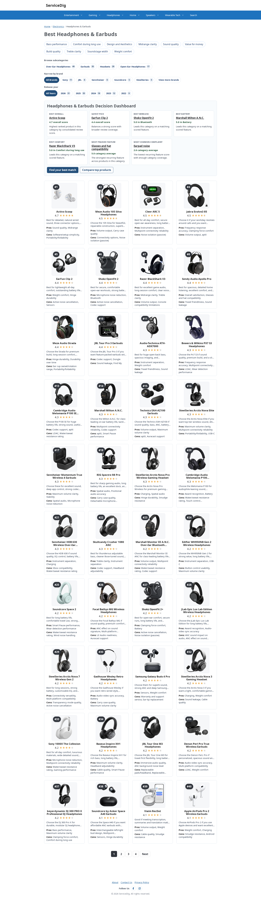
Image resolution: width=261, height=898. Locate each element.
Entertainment (71, 15)
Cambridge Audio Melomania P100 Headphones (197, 476)
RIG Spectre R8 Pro (108, 474)
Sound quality (171, 44)
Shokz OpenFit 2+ (152, 609)
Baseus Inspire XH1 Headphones (108, 745)
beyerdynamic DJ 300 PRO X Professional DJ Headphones (64, 812)
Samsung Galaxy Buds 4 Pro (152, 676)
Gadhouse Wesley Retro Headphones (108, 678)
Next (145, 854)
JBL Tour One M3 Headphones (152, 745)
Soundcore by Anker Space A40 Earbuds (108, 812)
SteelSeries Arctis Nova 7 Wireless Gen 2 (64, 678)
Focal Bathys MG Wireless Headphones (108, 611)
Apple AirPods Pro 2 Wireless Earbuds (196, 812)
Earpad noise (142, 146)
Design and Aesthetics (119, 44)
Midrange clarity (148, 44)
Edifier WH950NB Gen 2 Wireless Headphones (196, 543)
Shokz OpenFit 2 (144, 118)
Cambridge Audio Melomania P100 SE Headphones (64, 412)
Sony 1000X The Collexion (64, 743)
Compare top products (96, 170)
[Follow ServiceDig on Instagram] (139, 888)
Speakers (150, 15)
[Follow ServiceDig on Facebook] (133, 888)
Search (193, 15)
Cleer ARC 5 (152, 211)
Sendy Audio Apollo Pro (196, 278)
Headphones (113, 15)
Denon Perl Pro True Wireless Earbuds (196, 745)
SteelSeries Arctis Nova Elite (196, 410)
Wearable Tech (172, 15)
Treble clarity (74, 51)
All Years (50, 93)
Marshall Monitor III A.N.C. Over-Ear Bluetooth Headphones (152, 543)
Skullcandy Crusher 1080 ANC (108, 543)
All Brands (51, 79)
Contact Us (126, 882)
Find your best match (62, 170)
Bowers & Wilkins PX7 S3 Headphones (197, 345)
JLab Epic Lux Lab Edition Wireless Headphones (196, 611)
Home (133, 15)
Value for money (194, 44)
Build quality (53, 51)
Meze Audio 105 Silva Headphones (108, 213)
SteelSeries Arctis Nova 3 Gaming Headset (196, 678)
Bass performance (56, 44)
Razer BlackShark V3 (62, 146)
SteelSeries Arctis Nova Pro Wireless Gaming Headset (153, 476)
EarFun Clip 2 (100, 118)
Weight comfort (123, 51)
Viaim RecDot (152, 811)
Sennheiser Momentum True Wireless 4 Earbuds (64, 476)
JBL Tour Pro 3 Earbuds (108, 343)
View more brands (169, 79)
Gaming (93, 15)
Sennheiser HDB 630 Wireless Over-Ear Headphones (64, 543)
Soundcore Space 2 (64, 609)
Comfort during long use (87, 44)
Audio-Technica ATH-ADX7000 (152, 345)
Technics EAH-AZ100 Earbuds (152, 412)
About (115, 882)
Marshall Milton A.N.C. (190, 118)
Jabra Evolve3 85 (196, 211)
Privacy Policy (142, 882)
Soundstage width (97, 51)
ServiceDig (56, 5)
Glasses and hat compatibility (101, 147)
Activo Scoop (57, 118)
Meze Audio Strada (64, 343)
